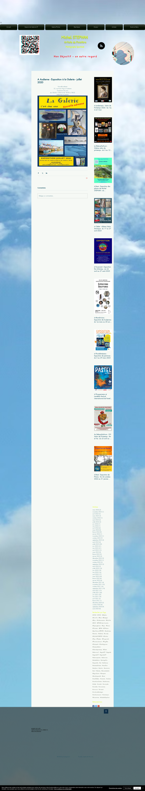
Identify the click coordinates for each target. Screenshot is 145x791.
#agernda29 (103, 655)
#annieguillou (104, 660)
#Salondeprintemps (97, 649)
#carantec (102, 679)
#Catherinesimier (101, 620)
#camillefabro (96, 679)
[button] (56, 27)
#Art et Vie (95, 617)
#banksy (98, 671)
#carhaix (108, 679)
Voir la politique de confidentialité (62, 789)
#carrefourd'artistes (97, 681)
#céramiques (105, 694)
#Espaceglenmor (97, 625)
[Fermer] (143, 788)
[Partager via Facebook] (38, 173)
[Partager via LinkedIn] (46, 173)
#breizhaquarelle (97, 676)
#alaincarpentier (97, 657)
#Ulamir (105, 649)
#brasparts (103, 673)
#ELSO (94, 623)
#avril (94, 671)
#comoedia (105, 684)
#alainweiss (104, 657)
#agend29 (102, 652)
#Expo (103, 625)
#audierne (95, 668)
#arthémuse (105, 663)
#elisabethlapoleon (105, 697)
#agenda (108, 652)
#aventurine (107, 668)
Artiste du (70, 42)
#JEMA (100, 628)
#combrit (99, 684)
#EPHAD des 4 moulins (102, 623)
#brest (103, 676)
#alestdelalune (96, 660)
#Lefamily (100, 633)
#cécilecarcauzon (97, 694)
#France (108, 625)
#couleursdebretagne (98, 692)
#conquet (101, 689)
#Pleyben (98, 639)
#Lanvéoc (95, 633)
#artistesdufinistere (97, 665)
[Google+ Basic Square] (99, 706)
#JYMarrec (106, 628)
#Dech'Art (108, 620)
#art (100, 663)
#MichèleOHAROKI (97, 636)
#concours (95, 689)
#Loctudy (106, 633)
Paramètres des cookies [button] (115, 788)
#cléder (94, 684)
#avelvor (101, 668)
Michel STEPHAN (74, 37)
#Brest (100, 617)
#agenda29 (96, 655)
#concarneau (102, 687)
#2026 (99, 615)
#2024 (94, 615)
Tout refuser (128, 788)
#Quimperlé (95, 644)
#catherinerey (106, 681)
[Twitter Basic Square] (96, 706)
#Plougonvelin (105, 639)
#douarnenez (96, 697)
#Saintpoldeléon (97, 647)
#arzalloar (104, 665)
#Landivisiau (108, 631)
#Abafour (104, 615)
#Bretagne (105, 617)
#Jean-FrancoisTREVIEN (98, 631)
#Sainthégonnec (103, 644)
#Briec (94, 620)
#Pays (94, 639)
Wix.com (91, 756)
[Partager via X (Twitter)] (42, 173)
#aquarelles (95, 663)
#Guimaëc (95, 628)
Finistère (81, 42)
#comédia (95, 687)
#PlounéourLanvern (97, 641)
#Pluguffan (105, 641)
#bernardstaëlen (105, 671)
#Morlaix (105, 636)
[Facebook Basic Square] (93, 706)
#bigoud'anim (96, 673)
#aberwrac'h (96, 652)
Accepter (137, 788)
